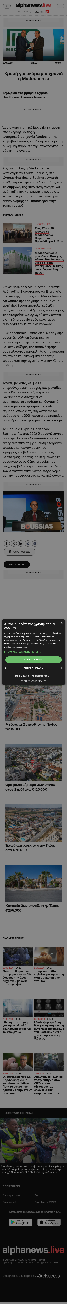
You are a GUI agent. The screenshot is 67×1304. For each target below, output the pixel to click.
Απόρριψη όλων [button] (33, 668)
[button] (33, 651)
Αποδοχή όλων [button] (33, 659)
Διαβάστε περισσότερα (15, 646)
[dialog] (33, 652)
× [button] (61, 623)
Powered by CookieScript (33, 681)
